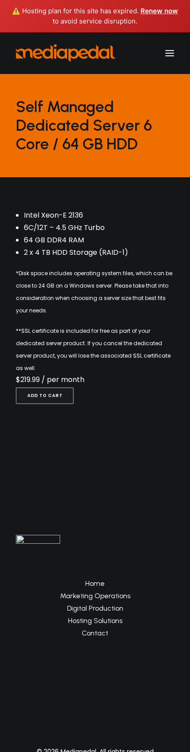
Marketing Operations (95, 596)
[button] (169, 53)
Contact (95, 633)
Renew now (159, 11)
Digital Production (95, 608)
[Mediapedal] (66, 53)
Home (95, 583)
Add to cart (44, 396)
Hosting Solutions (95, 620)
